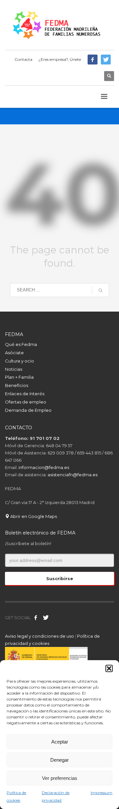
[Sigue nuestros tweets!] (46, 617)
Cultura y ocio (19, 360)
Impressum (101, 792)
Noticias (13, 369)
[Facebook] (93, 59)
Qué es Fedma (21, 344)
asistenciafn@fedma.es (73, 474)
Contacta (23, 59)
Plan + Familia (19, 377)
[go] (100, 290)
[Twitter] (106, 59)
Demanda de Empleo (28, 410)
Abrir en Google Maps (33, 516)
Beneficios (16, 385)
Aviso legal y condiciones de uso (39, 636)
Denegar (59, 760)
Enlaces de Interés (24, 393)
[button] (109, 668)
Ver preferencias (59, 778)
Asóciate (14, 352)
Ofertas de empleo (25, 401)
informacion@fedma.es (44, 467)
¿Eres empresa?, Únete (59, 59)
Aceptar (59, 742)
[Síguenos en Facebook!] (36, 617)
